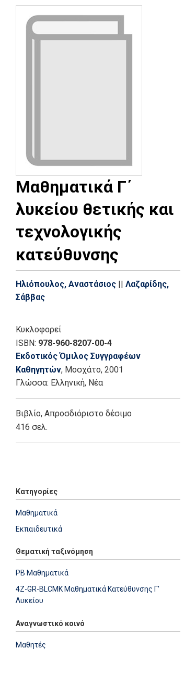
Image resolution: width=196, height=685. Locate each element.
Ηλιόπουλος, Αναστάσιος (66, 284)
